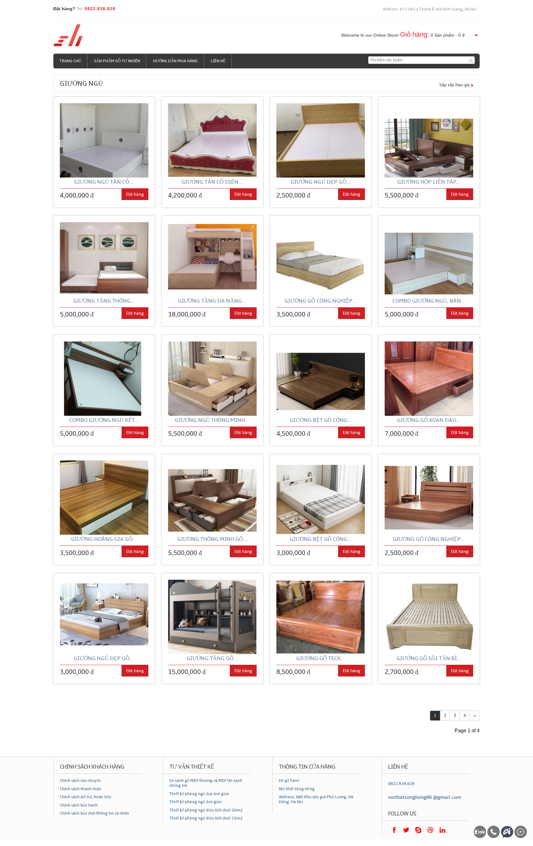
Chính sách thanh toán (80, 789)
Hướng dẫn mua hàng (175, 61)
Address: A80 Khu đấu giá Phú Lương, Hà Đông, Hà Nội (316, 799)
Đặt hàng (135, 194)
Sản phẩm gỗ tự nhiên (117, 61)
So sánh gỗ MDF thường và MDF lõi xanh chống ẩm (205, 783)
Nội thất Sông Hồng (297, 789)
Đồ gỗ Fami (289, 780)
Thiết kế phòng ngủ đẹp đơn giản (199, 793)
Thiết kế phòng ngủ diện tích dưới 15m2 (206, 818)
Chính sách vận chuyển (80, 780)
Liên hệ (218, 61)
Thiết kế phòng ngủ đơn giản (195, 801)
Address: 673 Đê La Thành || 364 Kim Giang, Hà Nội (430, 9)
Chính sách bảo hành (79, 805)
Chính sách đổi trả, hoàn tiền (85, 797)
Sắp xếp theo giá (454, 85)
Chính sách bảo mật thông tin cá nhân (94, 813)
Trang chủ (70, 61)
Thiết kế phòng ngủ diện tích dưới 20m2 (206, 810)
